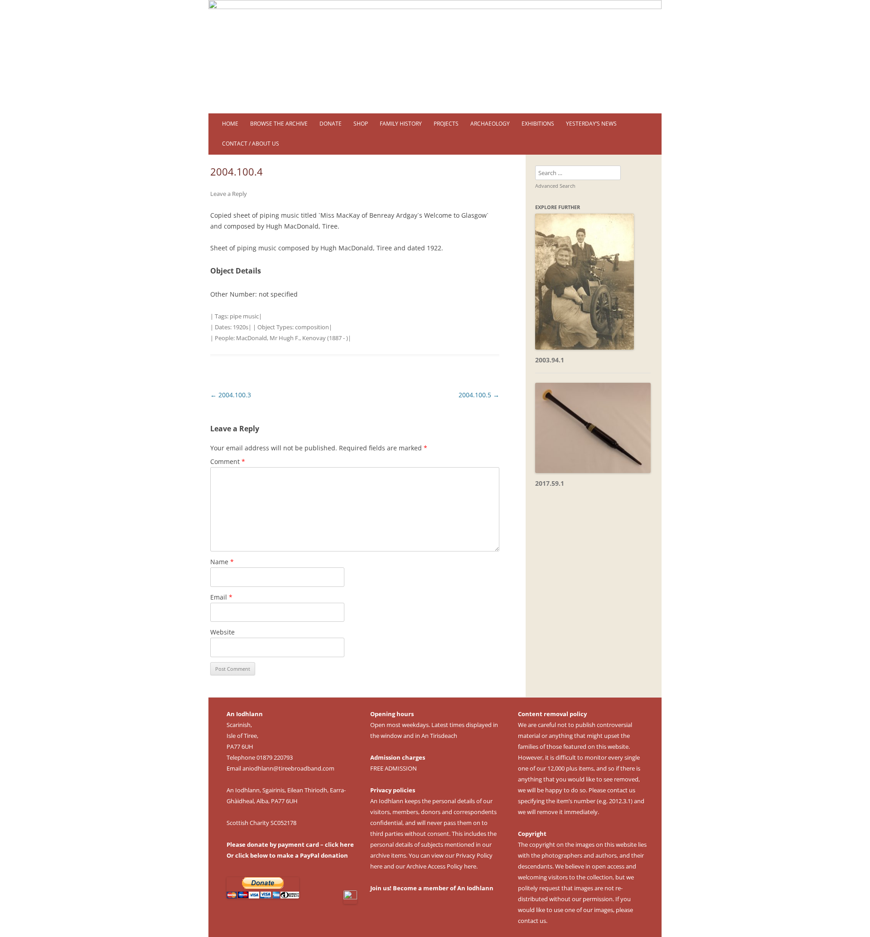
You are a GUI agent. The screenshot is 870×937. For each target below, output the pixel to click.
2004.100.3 (230, 394)
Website (222, 632)
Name (222, 561)
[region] (435, 56)
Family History (401, 123)
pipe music (244, 316)
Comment (227, 461)
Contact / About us (250, 143)
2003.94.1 (549, 360)
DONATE (330, 123)
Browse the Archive (279, 123)
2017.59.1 (549, 483)
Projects (446, 123)
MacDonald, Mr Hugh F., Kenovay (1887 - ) (292, 338)
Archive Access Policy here (441, 866)
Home (230, 123)
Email (221, 597)
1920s (240, 327)
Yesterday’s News (591, 123)
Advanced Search (555, 185)
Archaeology (490, 123)
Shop (360, 123)
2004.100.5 (479, 394)
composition (312, 327)
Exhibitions (538, 123)
